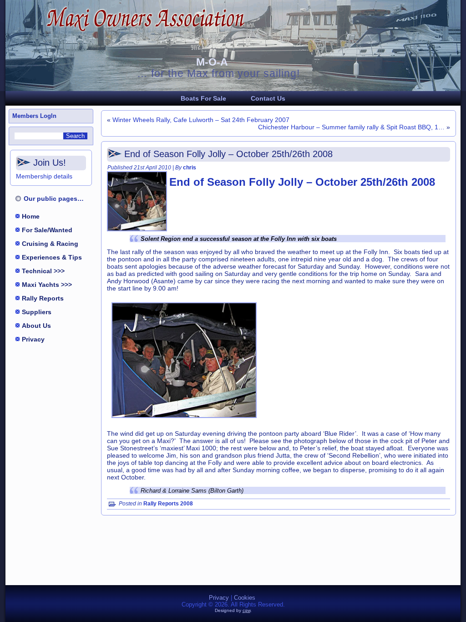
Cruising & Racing (50, 243)
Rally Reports (43, 298)
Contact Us (268, 98)
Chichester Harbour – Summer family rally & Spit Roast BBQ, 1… (351, 127)
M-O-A (212, 62)
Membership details (44, 176)
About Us (36, 325)
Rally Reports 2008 (168, 503)
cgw (246, 610)
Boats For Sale (203, 98)
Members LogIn (34, 115)
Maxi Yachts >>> (47, 284)
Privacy (33, 339)
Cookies (244, 597)
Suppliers (36, 312)
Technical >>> (43, 271)
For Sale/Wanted (47, 230)
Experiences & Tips (52, 257)
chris (189, 167)
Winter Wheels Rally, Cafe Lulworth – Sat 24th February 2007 (200, 119)
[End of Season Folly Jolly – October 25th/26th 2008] (138, 231)
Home (31, 216)
